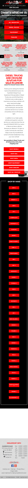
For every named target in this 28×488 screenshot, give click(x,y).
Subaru (13, 342)
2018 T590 (7, 48)
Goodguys (13, 271)
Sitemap (13, 469)
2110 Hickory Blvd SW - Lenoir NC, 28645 (14, 5)
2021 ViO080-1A (7, 58)
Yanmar (13, 391)
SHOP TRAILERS (14, 167)
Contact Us (8, 457)
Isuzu (13, 289)
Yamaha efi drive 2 (14, 384)
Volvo (13, 372)
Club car (13, 229)
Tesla (13, 354)
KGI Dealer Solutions (10, 477)
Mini (13, 307)
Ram (13, 336)
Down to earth (13, 241)
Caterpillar (13, 217)
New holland (13, 319)
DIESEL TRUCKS (14, 27)
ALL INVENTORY (14, 22)
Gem (13, 259)
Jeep (13, 295)
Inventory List (6, 469)
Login (2, 477)
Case (13, 205)
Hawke (13, 277)
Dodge (13, 235)
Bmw (13, 193)
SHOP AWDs (14, 158)
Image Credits (14, 471)
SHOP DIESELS (14, 149)
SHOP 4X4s (14, 153)
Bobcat (13, 199)
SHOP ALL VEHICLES (14, 172)
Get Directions (8, 452)
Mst (13, 313)
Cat (13, 211)
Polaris (13, 331)
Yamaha (13, 378)
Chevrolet (13, 223)
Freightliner (13, 253)
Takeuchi (13, 348)
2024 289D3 (21, 57)
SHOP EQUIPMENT (14, 163)
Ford (13, 247)
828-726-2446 (14, 7)
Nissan (13, 325)
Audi (13, 187)
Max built (13, 301)
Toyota (13, 360)
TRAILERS (14, 37)
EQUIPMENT (14, 32)
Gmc (13, 265)
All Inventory (13, 397)
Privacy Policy (20, 469)
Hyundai (13, 283)
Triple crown (13, 366)
